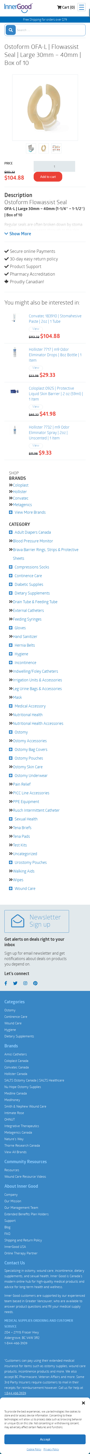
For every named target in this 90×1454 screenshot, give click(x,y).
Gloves (20, 627)
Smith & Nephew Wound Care (25, 1106)
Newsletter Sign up (45, 921)
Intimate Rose (14, 1113)
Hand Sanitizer (25, 636)
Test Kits (20, 845)
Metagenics (22, 504)
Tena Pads (21, 836)
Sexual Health (26, 818)
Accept (45, 1439)
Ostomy (21, 732)
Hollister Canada (15, 1073)
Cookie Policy (34, 1449)
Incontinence (25, 662)
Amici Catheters (15, 1054)
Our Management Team (21, 1207)
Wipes (18, 879)
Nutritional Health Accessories (38, 723)
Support (10, 1220)
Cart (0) (68, 8)
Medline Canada (15, 1093)
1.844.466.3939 (15, 1393)
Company (11, 1194)
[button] (83, 1403)
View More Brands (30, 512)
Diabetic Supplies (29, 584)
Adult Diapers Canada (33, 532)
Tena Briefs (22, 827)
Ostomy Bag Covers (31, 749)
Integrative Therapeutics (21, 1126)
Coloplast (20, 485)
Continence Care (28, 575)
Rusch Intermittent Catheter (36, 810)
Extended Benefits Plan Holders (26, 1214)
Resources (11, 1170)
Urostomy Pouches (31, 862)
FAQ (7, 1233)
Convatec (20, 498)
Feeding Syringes (27, 619)
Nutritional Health (28, 714)
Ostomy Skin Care (28, 766)
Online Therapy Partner (21, 1253)
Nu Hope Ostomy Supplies (22, 1087)
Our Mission (12, 1201)
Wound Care (25, 888)
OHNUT (9, 1119)
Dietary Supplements (32, 593)
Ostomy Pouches (29, 758)
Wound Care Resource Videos (25, 1176)
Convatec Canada (16, 1067)
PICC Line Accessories (31, 792)
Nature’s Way (14, 1139)
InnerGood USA (15, 1246)
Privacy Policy (51, 1449)
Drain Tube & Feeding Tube (35, 601)
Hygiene (21, 653)
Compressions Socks (32, 567)
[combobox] (45, 30)
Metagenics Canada (18, 1132)
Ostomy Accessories (30, 740)
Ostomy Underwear (31, 775)
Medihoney (12, 1100)
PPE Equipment (26, 801)
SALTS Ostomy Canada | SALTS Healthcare (34, 1080)
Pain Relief (22, 784)
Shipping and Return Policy (23, 1240)
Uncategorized (25, 853)
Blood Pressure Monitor (33, 540)
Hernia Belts (25, 645)
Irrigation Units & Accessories (37, 679)
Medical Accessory (30, 706)
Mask (17, 697)
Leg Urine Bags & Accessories (37, 688)
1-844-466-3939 (15, 1343)
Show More (20, 234)
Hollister (20, 491)
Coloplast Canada (16, 1060)
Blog (7, 1227)
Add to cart (48, 177)
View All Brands (15, 1152)
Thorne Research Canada (22, 1145)
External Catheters (28, 610)
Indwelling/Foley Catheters (35, 671)
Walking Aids (24, 871)
